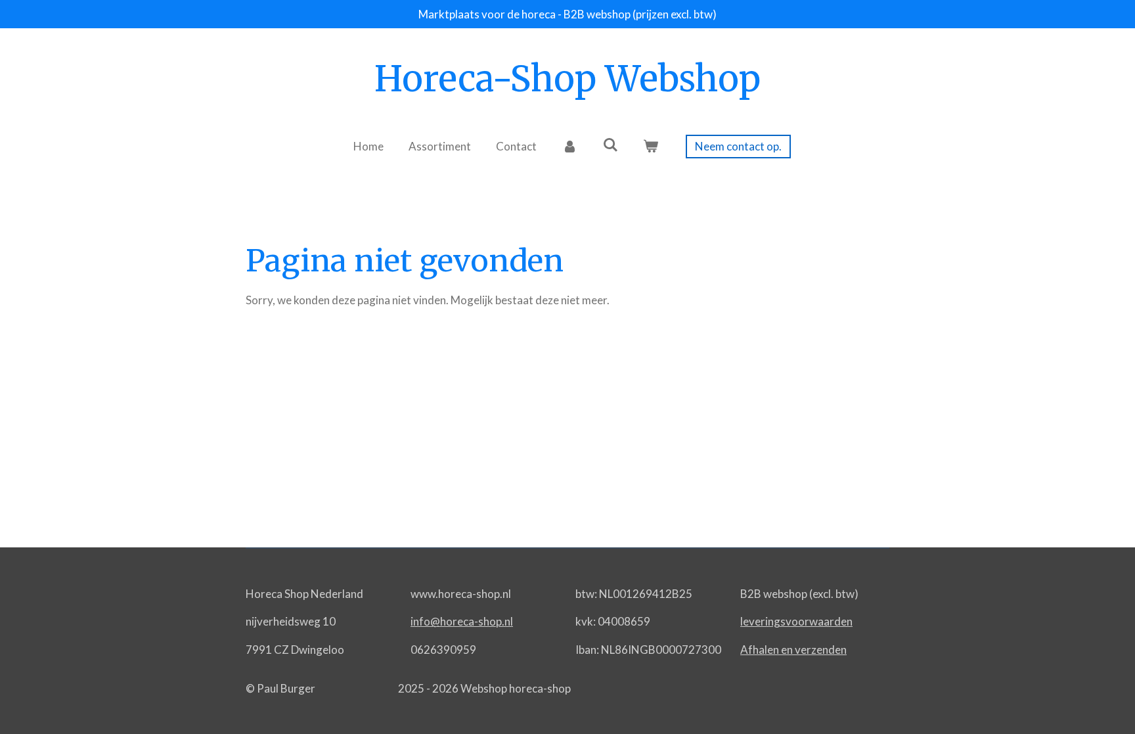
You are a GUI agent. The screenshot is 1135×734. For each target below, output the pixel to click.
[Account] (569, 146)
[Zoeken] (610, 145)
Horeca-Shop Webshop (567, 79)
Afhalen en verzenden (793, 649)
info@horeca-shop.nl (462, 621)
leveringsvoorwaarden (796, 621)
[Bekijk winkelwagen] (651, 146)
